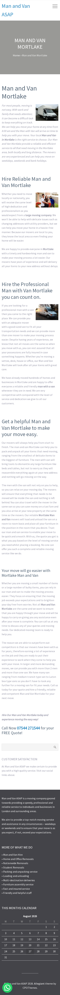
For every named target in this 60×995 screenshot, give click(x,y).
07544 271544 (28, 728)
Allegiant (39, 983)
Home (16, 55)
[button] (7, 988)
